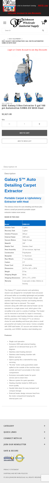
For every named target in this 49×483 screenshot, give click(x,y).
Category (9, 426)
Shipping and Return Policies (16, 473)
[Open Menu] (5, 23)
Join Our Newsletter (15, 444)
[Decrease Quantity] (9, 124)
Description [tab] (9, 167)
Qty (3, 120)
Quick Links (10, 432)
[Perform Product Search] (43, 30)
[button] (6, 97)
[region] (24, 97)
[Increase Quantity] (39, 124)
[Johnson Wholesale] (24, 23)
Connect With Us (13, 438)
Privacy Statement (11, 470)
